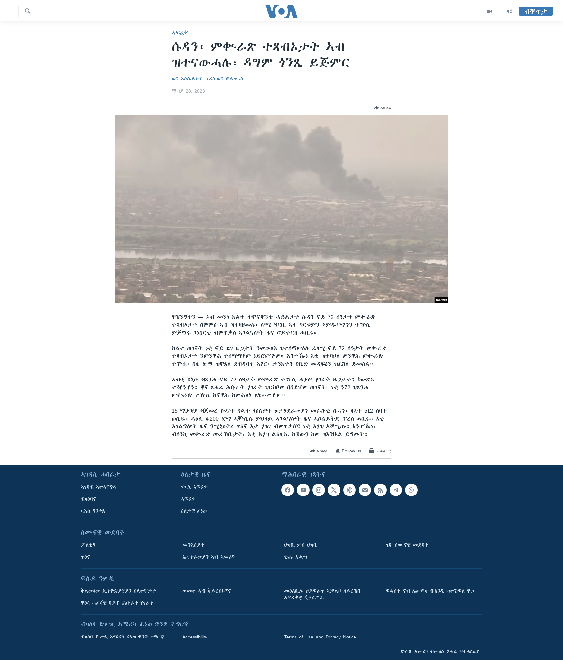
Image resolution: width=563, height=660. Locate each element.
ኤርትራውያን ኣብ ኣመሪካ (208, 557)
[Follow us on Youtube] (303, 490)
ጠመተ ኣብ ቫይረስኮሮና (206, 591)
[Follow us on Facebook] (288, 490)
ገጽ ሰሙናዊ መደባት (407, 545)
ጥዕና (85, 557)
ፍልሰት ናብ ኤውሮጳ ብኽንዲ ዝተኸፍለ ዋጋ (430, 591)
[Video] (489, 11)
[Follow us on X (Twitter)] (334, 490)
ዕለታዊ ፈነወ (194, 511)
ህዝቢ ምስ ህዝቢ (301, 545)
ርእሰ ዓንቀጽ (93, 511)
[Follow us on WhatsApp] (411, 490)
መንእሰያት (193, 545)
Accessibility (194, 637)
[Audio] (509, 11)
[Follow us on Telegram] (396, 490)
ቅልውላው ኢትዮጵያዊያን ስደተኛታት (118, 591)
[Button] (382, 108)
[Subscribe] (365, 490)
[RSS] (380, 490)
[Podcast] (349, 490)
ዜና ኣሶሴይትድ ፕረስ (193, 79)
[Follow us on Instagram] (318, 490)
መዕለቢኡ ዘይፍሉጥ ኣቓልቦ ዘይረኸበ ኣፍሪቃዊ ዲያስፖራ (322, 594)
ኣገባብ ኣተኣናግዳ (98, 487)
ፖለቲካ (88, 545)
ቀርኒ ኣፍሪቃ (194, 487)
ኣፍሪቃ (180, 32)
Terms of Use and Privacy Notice (320, 637)
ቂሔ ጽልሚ (296, 557)
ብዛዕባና (88, 499)
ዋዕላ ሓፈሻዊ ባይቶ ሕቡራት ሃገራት (117, 603)
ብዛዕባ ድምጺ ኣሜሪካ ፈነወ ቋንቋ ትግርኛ (122, 637)
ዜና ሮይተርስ (230, 79)
